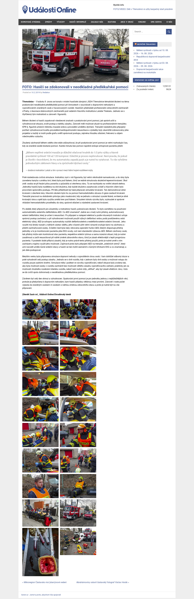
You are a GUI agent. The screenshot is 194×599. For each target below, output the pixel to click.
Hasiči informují (77, 22)
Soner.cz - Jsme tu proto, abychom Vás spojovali (41, 595)
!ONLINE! (142, 22)
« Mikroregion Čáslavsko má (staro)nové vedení (44, 582)
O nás (169, 22)
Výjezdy (61, 22)
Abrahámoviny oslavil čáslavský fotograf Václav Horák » (102, 582)
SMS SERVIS (156, 22)
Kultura (112, 22)
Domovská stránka (30, 22)
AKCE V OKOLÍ (127, 22)
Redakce (46, 92)
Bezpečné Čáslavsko (146, 44)
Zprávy (48, 22)
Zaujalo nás (97, 22)
